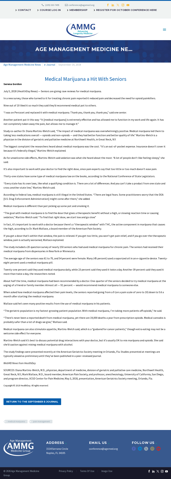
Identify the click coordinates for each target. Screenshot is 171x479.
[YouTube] (127, 5)
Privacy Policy (66, 471)
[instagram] (152, 450)
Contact (24, 10)
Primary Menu (164, 29)
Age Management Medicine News (22, 64)
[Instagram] (122, 5)
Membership (78, 10)
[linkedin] (140, 450)
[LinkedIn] (112, 5)
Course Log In (50, 10)
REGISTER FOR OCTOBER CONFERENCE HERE (126, 10)
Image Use (106, 471)
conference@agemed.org (81, 5)
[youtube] (158, 450)
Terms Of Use (87, 471)
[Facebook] (107, 5)
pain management (41, 421)
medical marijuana (16, 421)
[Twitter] (117, 5)
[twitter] (146, 450)
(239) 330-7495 (52, 5)
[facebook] (134, 450)
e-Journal (49, 64)
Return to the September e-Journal (32, 401)
